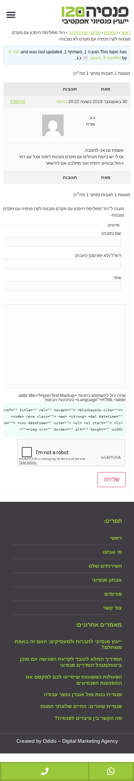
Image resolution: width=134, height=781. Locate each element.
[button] (11, 14)
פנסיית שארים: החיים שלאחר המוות (81, 706)
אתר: (116, 278)
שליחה (112, 479)
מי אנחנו (112, 552)
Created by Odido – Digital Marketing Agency (67, 741)
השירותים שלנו (105, 566)
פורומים (111, 32)
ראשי (125, 32)
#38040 (17, 101)
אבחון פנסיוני (107, 580)
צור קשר (112, 608)
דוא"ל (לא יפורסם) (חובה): (97, 255)
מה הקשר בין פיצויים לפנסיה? (88, 718)
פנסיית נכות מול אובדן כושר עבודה (83, 694)
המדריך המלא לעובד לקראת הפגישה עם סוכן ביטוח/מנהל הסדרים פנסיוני (71, 662)
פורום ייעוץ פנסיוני (84, 32)
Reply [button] (62, 102)
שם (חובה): (111, 233)
